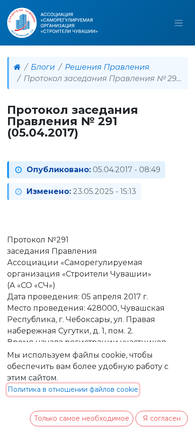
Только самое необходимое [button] (81, 418)
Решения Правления (107, 67)
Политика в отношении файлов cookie (73, 389)
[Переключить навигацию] (178, 22)
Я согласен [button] (162, 418)
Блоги (43, 67)
